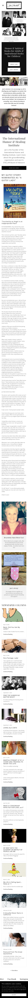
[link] (14, 5)
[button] (3, 5)
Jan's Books (14, 69)
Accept (14, 994)
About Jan (14, 64)
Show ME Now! (14, 168)
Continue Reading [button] (7, 634)
